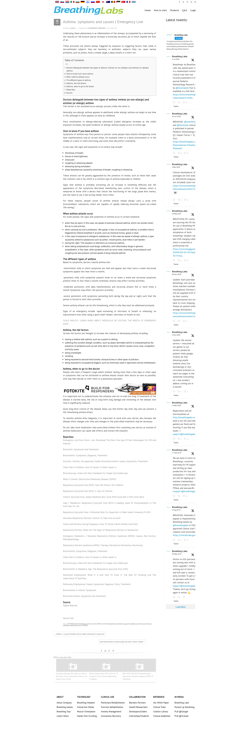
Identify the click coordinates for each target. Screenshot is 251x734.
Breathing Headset (86, 702)
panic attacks (131, 624)
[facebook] (179, 2)
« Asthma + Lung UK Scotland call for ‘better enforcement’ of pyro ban (79, 634)
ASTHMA (70, 624)
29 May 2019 (176, 554)
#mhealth (177, 148)
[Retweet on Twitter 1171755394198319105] (179, 496)
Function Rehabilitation (112, 707)
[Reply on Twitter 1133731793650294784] (174, 597)
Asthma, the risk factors (76, 83)
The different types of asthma (78, 80)
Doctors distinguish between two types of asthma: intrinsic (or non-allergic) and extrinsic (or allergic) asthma (107, 69)
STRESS (85, 625)
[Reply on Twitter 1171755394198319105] (174, 496)
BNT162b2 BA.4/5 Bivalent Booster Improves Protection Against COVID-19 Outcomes (138, 676)
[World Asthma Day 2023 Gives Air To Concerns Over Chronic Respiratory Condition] (106, 666)
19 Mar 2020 (176, 405)
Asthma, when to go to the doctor (80, 86)
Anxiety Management (111, 711)
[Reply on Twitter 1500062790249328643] (174, 200)
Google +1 (109, 651)
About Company (64, 702)
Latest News (63, 716)
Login (193, 10)
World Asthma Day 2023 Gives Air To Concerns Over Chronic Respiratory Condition (103, 676)
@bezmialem (182, 87)
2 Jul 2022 (175, 59)
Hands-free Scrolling (87, 716)
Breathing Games (65, 707)
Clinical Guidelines (161, 716)
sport (79, 625)
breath (76, 624)
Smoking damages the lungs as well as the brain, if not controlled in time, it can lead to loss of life (71, 676)
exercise (119, 624)
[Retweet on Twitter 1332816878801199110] (179, 321)
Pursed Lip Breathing (184, 707)
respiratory (73, 625)
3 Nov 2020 (176, 335)
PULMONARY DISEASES (96, 28)
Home (148, 10)
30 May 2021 (176, 213)
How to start (160, 10)
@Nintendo (182, 125)
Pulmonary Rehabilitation (113, 702)
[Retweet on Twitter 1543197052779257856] (179, 103)
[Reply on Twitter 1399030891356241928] (174, 260)
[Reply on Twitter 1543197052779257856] (174, 103)
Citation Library (160, 711)
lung (124, 624)
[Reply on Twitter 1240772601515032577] (174, 439)
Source (69, 92)
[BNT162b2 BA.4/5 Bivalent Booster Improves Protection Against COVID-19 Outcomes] (139, 666)
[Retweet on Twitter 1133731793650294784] (179, 597)
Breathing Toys (64, 711)
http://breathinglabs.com (185, 417)
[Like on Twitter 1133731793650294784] (184, 597)
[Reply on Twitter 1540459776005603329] (174, 153)
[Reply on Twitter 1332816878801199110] (174, 321)
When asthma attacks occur (78, 76)
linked (195, 2)
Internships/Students (139, 716)
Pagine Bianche (70, 605)
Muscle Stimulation (86, 711)
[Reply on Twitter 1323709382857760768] (174, 392)
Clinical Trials (159, 707)
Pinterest (113, 651)
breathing (82, 624)
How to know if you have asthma (79, 73)
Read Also (70, 89)
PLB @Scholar (182, 716)
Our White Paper (161, 702)
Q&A (184, 10)
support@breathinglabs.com (187, 434)
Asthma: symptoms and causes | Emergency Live (103, 21)
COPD (98, 624)
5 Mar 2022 (176, 167)
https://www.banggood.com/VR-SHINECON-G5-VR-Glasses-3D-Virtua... (188, 252)
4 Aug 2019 (176, 510)
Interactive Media (85, 707)
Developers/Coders (138, 711)
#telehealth (192, 145)
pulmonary (140, 624)
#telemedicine (180, 145)
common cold (91, 624)
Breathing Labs (179, 56)
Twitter (105, 651)
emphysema (111, 624)
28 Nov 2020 (176, 274)
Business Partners (137, 702)
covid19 (104, 624)
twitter (183, 2)
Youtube (191, 2)
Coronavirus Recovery (111, 716)
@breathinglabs (192, 121)
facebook (101, 651)
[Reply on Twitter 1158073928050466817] (174, 540)
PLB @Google (181, 711)
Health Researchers (138, 707)
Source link (68, 618)
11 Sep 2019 (176, 453)
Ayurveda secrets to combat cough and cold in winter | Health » (122, 641)
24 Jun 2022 (176, 116)
